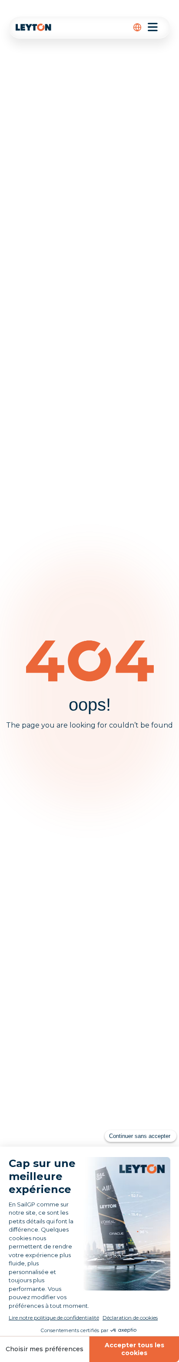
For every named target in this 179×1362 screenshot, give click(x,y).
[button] (137, 27)
